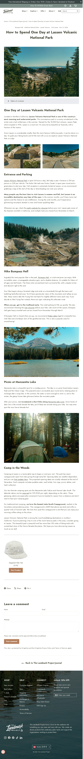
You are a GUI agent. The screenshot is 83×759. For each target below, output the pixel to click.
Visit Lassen (54, 27)
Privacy (21, 700)
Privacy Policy (47, 643)
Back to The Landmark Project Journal (42, 657)
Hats (5, 695)
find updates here (21, 475)
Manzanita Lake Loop (56, 398)
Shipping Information (23, 689)
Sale (59, 11)
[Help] (65, 6)
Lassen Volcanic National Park (15, 179)
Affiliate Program (42, 680)
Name (6, 604)
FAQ (20, 684)
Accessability (24, 704)
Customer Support (25, 680)
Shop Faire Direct (42, 697)
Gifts (42, 11)
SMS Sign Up (40, 700)
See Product (15, 565)
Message (6, 615)
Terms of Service (61, 643)
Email (43, 604)
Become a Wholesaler (40, 691)
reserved (25, 488)
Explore (33, 11)
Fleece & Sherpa (10, 692)
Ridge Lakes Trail (54, 313)
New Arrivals (8, 680)
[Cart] (75, 6)
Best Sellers (8, 684)
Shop (24, 11)
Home (6, 21)
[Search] (77, 11)
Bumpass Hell (19, 27)
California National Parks (31, 27)
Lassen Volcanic (45, 27)
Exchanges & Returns (24, 695)
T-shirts (6, 688)
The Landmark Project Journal (18, 21)
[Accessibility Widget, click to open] (3, 752)
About (51, 11)
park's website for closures (37, 206)
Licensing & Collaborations (41, 685)
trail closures (29, 305)
